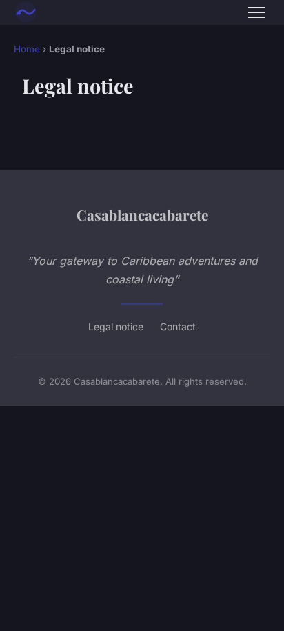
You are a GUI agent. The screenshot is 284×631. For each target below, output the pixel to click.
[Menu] (256, 12)
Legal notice (115, 326)
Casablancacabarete (142, 214)
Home (27, 48)
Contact (178, 326)
